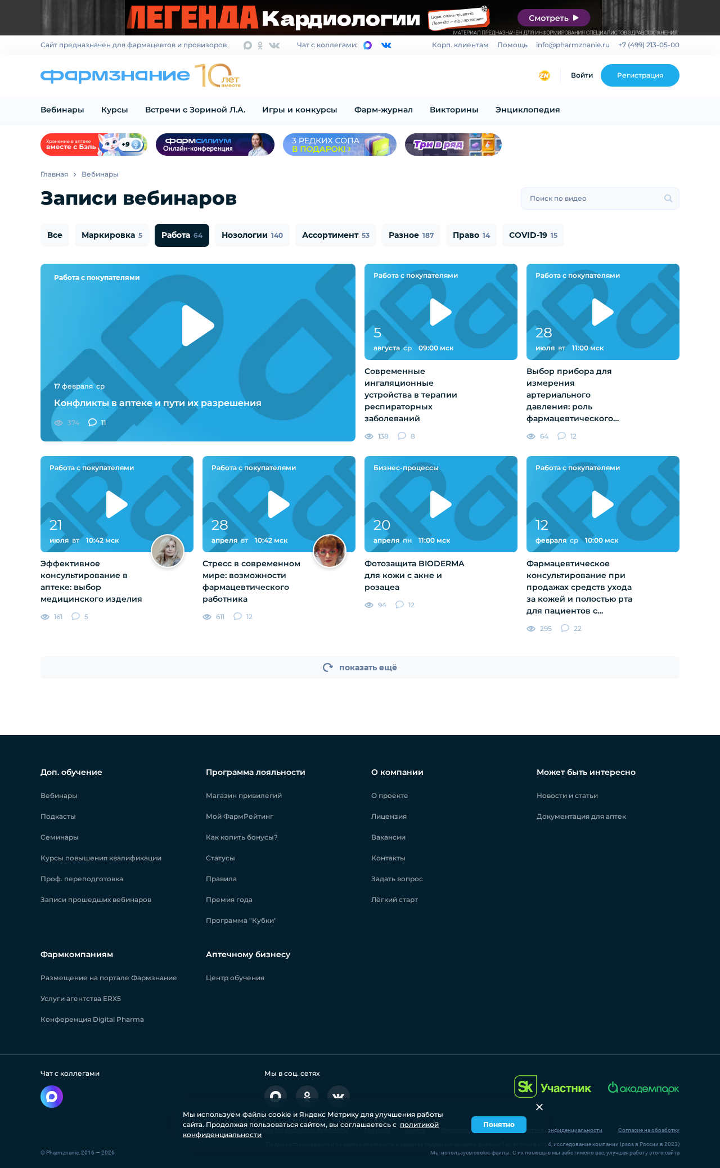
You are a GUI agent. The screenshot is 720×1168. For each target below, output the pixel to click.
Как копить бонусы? (242, 837)
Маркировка (112, 235)
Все (54, 235)
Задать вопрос (397, 878)
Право (471, 235)
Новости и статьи (567, 795)
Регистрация (640, 75)
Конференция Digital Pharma (92, 1019)
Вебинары (62, 110)
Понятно (499, 1124)
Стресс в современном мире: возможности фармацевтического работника (251, 581)
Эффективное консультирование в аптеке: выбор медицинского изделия (91, 581)
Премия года (229, 899)
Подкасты (58, 816)
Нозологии (252, 235)
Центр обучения (235, 977)
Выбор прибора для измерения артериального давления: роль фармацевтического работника (569, 395)
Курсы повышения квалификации (100, 858)
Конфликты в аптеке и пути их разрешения (158, 403)
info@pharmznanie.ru (573, 44)
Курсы (114, 110)
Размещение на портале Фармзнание (108, 977)
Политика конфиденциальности (560, 1130)
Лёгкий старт (394, 899)
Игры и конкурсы (300, 110)
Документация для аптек (581, 816)
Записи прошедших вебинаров (95, 899)
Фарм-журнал (383, 110)
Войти (582, 75)
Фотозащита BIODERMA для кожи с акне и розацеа (414, 575)
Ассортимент (336, 235)
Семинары (59, 837)
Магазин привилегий (244, 795)
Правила (221, 878)
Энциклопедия (528, 110)
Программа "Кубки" (241, 920)
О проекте (389, 795)
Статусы (220, 858)
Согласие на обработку (649, 1130)
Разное (411, 235)
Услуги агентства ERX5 (80, 998)
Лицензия (389, 816)
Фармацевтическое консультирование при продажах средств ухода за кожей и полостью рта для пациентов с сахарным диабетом (579, 587)
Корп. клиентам (460, 44)
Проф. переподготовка (81, 878)
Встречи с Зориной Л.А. (195, 110)
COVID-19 (533, 235)
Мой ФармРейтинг (239, 816)
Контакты (388, 858)
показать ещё (368, 667)
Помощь (512, 44)
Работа (181, 235)
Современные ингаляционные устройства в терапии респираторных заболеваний (410, 394)
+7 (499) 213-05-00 (649, 44)
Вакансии (388, 837)
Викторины (454, 110)
